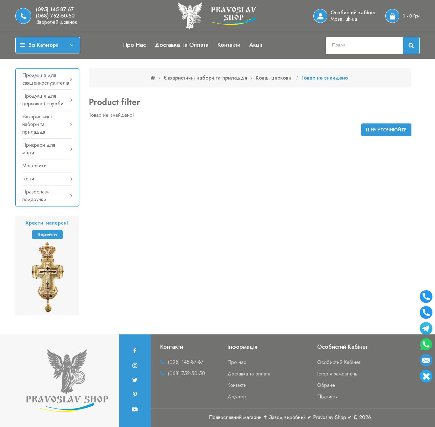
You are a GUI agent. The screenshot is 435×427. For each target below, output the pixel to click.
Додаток (237, 396)
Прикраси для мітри (38, 148)
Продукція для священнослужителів (45, 79)
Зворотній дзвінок (56, 22)
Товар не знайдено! (325, 77)
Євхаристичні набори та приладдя (37, 124)
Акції (255, 45)
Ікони (28, 178)
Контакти (229, 45)
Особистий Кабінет (338, 362)
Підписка (328, 396)
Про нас (134, 45)
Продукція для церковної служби (42, 99)
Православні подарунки (36, 195)
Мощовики (34, 165)
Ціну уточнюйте (386, 130)
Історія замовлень (337, 373)
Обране (326, 385)
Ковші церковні (274, 77)
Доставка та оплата (182, 45)
